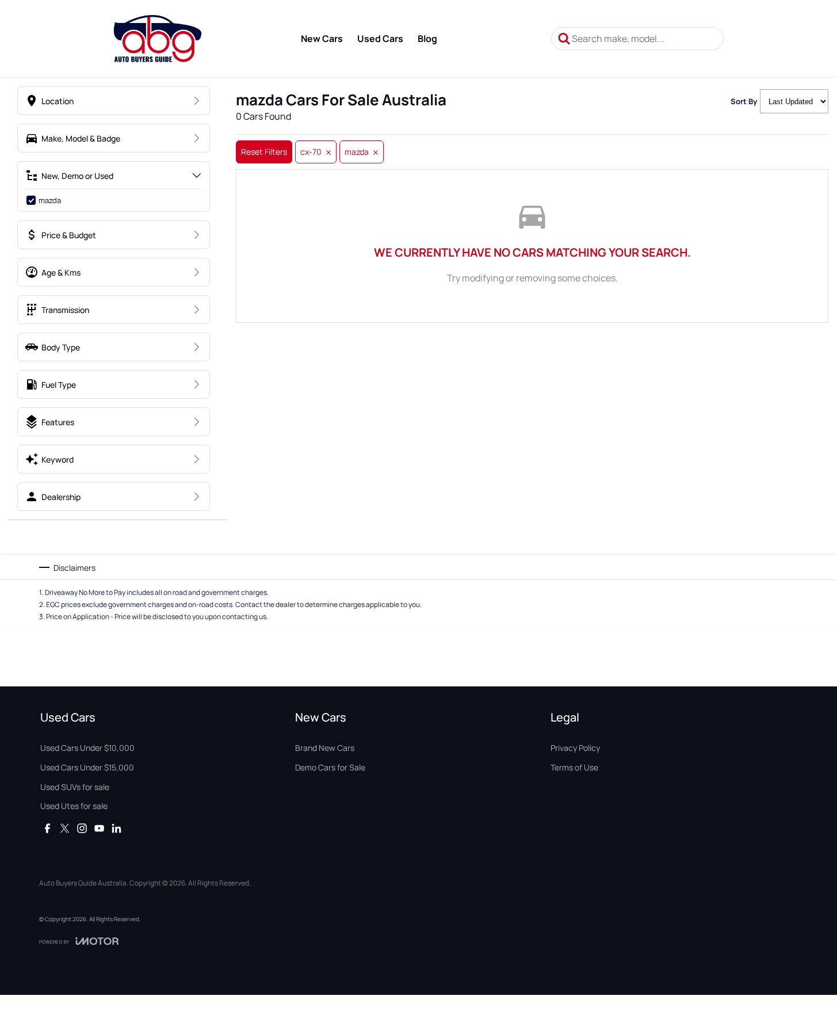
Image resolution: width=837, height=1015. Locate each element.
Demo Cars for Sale (330, 767)
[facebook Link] (47, 828)
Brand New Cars (324, 747)
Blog (427, 38)
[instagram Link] (82, 828)
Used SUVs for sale (74, 786)
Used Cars (380, 38)
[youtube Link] (99, 828)
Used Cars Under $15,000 (87, 767)
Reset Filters (264, 151)
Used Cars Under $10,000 (87, 747)
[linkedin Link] (116, 828)
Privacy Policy (575, 747)
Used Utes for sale (74, 805)
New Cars (322, 38)
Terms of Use (574, 767)
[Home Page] (157, 38)
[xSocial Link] (65, 828)
